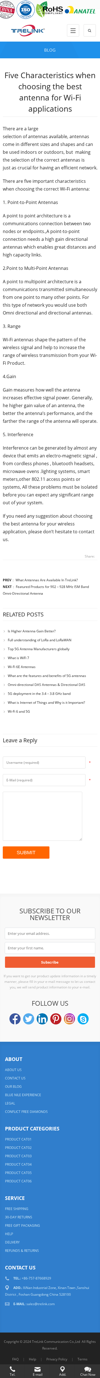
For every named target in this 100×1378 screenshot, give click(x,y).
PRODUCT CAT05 (18, 1172)
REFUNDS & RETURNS (22, 1250)
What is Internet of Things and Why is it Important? (46, 702)
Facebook (15, 1018)
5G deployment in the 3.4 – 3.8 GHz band (39, 693)
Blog (50, 50)
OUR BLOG (13, 1086)
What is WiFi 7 (18, 658)
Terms (83, 1359)
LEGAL (10, 1103)
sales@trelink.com (40, 1304)
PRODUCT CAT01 (18, 1139)
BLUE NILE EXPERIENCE (23, 1095)
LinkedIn (42, 1018)
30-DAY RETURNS (18, 1217)
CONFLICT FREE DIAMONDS (26, 1111)
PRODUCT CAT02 (18, 1147)
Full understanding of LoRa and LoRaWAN (39, 640)
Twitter (28, 1018)
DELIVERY (12, 1242)
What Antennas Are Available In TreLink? (47, 580)
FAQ (15, 1359)
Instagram (69, 1018)
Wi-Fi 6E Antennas (22, 666)
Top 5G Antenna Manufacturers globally (38, 649)
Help (32, 1359)
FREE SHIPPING (16, 1208)
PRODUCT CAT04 (18, 1164)
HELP (9, 1233)
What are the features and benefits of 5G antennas (47, 675)
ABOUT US (13, 1069)
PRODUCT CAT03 (18, 1156)
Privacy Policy (56, 1359)
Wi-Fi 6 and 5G (19, 711)
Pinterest (55, 1018)
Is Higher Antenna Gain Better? (32, 631)
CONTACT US (15, 1078)
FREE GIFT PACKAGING (22, 1225)
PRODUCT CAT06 (18, 1181)
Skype (83, 1018)
